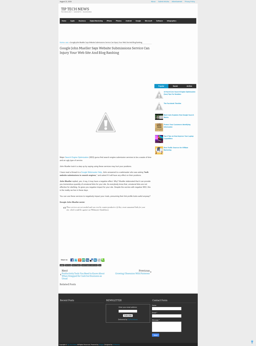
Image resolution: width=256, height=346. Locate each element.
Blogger (101, 344)
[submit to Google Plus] (79, 260)
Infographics (171, 21)
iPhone (109, 21)
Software (159, 21)
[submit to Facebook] (72, 260)
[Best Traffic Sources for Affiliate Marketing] (159, 154)
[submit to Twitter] (75, 260)
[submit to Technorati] (103, 260)
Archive (189, 86)
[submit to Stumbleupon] (83, 260)
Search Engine (76, 265)
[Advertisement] (128, 33)
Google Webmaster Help (91, 172)
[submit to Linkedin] (95, 260)
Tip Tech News (75, 9)
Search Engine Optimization (77, 157)
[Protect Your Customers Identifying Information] (159, 131)
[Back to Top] (252, 342)
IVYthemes (116, 344)
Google (138, 21)
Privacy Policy (190, 2)
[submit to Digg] (87, 260)
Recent (175, 86)
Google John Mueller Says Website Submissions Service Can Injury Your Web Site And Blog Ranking (105, 50)
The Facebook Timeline (172, 103)
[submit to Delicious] (91, 260)
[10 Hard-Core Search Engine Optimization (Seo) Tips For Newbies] (159, 98)
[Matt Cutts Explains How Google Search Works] (159, 119)
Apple (72, 21)
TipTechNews (133, 319)
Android (129, 21)
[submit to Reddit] (99, 260)
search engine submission (89, 265)
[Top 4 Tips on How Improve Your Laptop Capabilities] (159, 142)
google (62, 265)
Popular (161, 86)
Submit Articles (163, 2)
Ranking (68, 265)
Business (82, 21)
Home (64, 21)
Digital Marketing (96, 21)
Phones (119, 21)
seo (100, 265)
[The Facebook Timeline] (159, 110)
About (153, 2)
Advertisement (177, 2)
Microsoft (148, 21)
